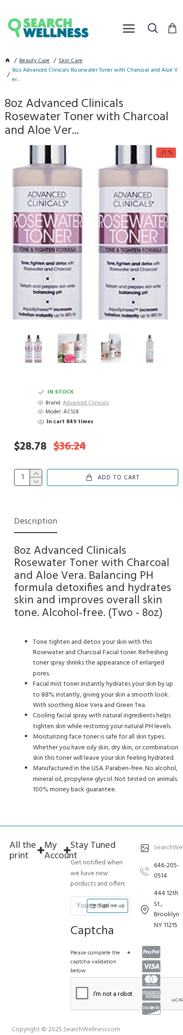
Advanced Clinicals (86, 403)
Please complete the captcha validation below (95, 962)
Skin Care (71, 61)
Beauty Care (34, 61)
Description (35, 522)
